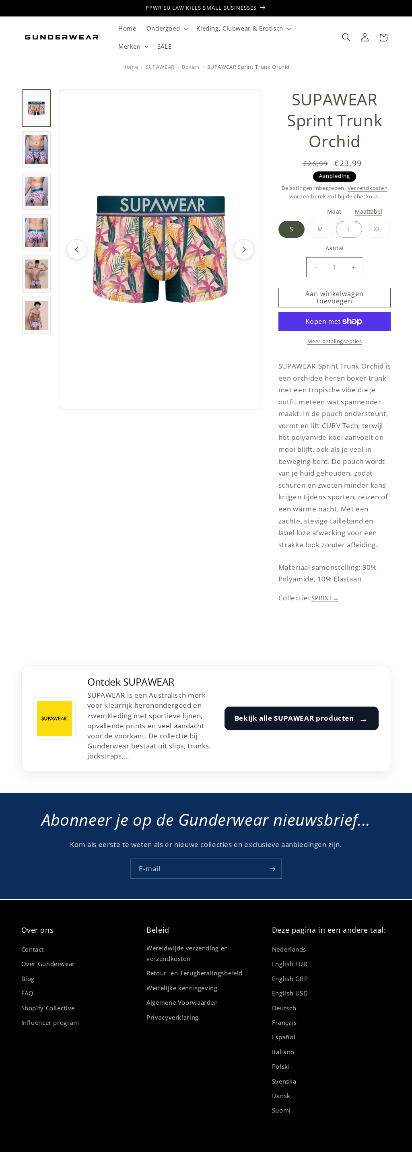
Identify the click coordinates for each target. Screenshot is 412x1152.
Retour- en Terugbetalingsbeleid (194, 973)
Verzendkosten (368, 188)
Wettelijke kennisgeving (182, 988)
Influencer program (50, 1022)
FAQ (27, 993)
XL (382, 231)
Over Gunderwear (48, 964)
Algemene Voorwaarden (182, 1002)
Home (130, 67)
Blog (28, 979)
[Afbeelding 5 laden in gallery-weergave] (36, 274)
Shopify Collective (48, 1008)
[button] (166, 28)
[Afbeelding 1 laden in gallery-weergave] (36, 108)
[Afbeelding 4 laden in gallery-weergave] (36, 232)
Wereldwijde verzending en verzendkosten (187, 953)
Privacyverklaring (172, 1017)
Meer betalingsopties (334, 341)
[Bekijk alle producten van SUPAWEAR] (54, 718)
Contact (32, 949)
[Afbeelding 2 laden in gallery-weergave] (36, 149)
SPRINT (325, 598)
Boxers (191, 67)
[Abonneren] (272, 868)
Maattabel (368, 212)
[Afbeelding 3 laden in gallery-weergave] (36, 191)
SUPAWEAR (160, 67)
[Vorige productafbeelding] (77, 249)
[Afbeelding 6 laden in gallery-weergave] (36, 315)
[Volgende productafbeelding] (244, 249)
